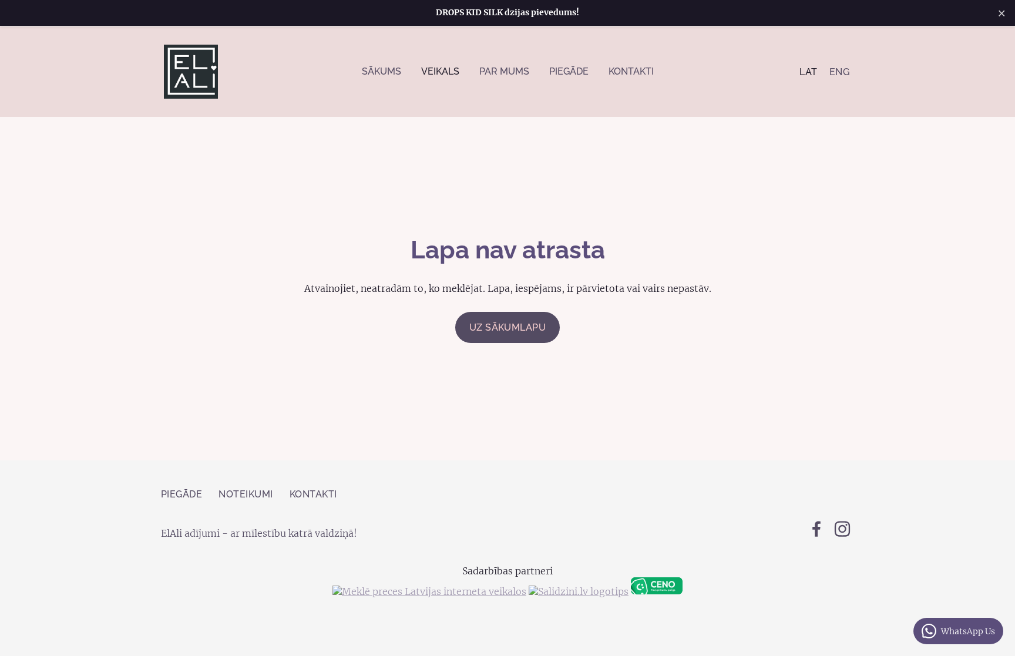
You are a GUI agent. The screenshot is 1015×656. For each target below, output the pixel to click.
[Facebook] (816, 529)
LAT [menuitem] (808, 72)
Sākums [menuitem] (381, 71)
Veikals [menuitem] (440, 71)
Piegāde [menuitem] (569, 71)
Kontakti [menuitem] (631, 71)
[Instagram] (842, 529)
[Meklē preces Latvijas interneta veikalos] (429, 591)
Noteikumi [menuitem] (246, 494)
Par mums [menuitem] (504, 71)
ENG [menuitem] (839, 72)
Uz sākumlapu (507, 327)
